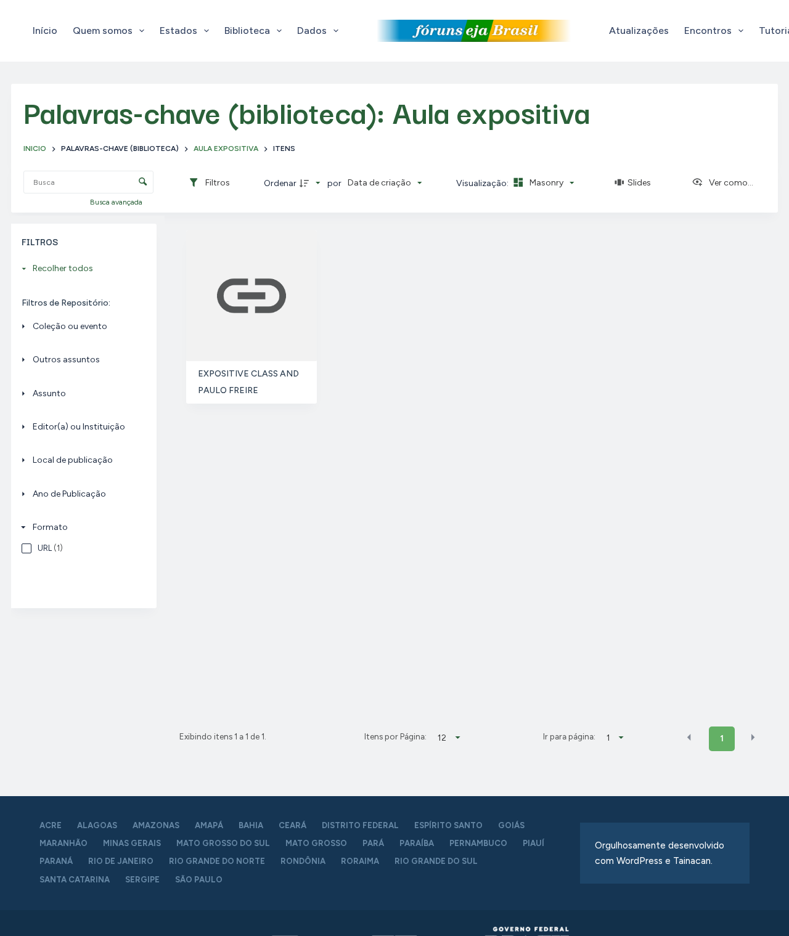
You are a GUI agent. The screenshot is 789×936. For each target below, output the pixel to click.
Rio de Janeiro (120, 861)
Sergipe (142, 879)
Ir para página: (569, 736)
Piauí (533, 843)
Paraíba (416, 843)
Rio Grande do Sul (436, 861)
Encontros (708, 30)
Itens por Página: (395, 736)
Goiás (511, 825)
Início (45, 30)
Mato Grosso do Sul (223, 843)
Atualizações (639, 30)
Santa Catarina (74, 879)
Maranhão (63, 843)
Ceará (292, 825)
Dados (312, 30)
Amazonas (156, 825)
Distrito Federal (360, 825)
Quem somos (103, 30)
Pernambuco (478, 843)
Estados (178, 30)
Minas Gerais (132, 843)
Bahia (251, 825)
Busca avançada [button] (117, 202)
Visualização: (483, 183)
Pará (373, 843)
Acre (50, 825)
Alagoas (97, 825)
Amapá (209, 825)
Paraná (56, 861)
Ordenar (280, 183)
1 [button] (722, 738)
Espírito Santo (448, 825)
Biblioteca (247, 30)
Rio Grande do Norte (217, 861)
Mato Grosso (316, 843)
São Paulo (199, 879)
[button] (689, 737)
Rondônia (302, 861)
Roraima (360, 861)
